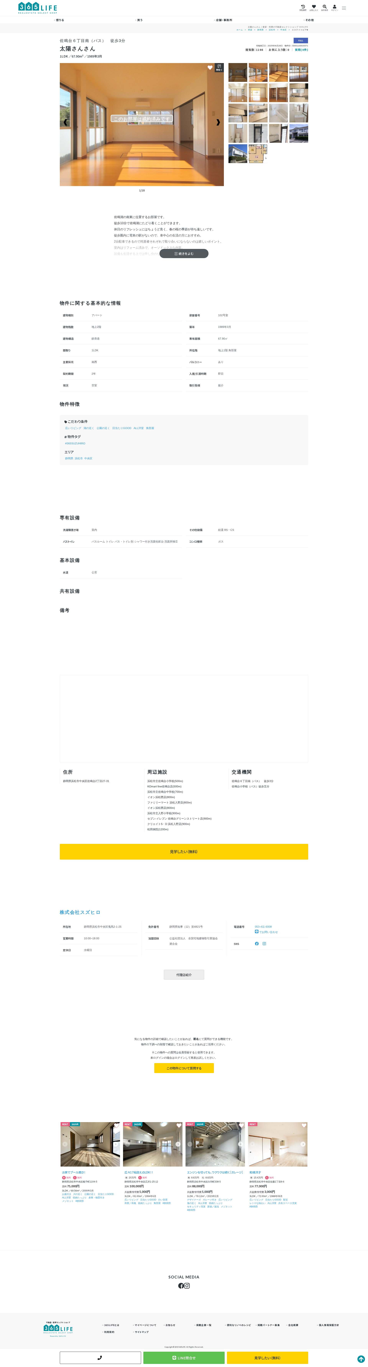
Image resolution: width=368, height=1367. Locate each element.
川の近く (77, 1194)
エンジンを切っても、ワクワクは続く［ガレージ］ (215, 1172)
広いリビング (73, 428)
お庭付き (66, 1194)
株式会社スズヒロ (80, 912)
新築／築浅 (213, 1206)
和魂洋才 (255, 1172)
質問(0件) (301, 50)
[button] (115, 1144)
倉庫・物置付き (97, 1197)
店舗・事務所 (224, 20)
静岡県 (260, 30)
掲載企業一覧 (203, 1325)
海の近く (191, 1203)
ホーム (240, 30)
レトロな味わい (258, 1203)
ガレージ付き (210, 1199)
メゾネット (68, 1201)
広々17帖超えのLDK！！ (139, 1172)
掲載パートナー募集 (269, 1325)
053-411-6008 (263, 926)
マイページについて (145, 1325)
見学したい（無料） (184, 851)
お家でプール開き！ (73, 1172)
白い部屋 (163, 1199)
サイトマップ (142, 1331)
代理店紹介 (184, 974)
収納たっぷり (80, 1197)
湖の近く (89, 428)
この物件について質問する (184, 1068)
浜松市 (272, 30)
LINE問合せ (187, 1357)
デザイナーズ (194, 1199)
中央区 (283, 30)
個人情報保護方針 (329, 1325)
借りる (60, 20)
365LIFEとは (111, 1325)
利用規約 (109, 1331)
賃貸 (250, 30)
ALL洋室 (139, 428)
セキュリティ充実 (196, 1206)
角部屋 (150, 428)
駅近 (285, 1199)
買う (140, 20)
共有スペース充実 (287, 1203)
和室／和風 (130, 1203)
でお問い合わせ (268, 932)
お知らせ (170, 1325)
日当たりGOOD (121, 428)
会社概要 (293, 1325)
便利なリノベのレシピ (239, 1325)
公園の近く (103, 428)
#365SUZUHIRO (75, 443)
